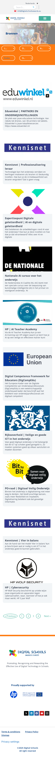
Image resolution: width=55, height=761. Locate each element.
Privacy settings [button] (10, 741)
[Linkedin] (31, 713)
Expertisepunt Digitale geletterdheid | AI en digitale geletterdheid (23, 222)
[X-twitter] (26, 713)
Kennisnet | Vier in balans (21, 540)
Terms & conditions (10, 731)
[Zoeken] (33, 7)
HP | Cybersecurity (17, 587)
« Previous (10, 616)
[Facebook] (36, 713)
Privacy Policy (31, 731)
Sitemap (5, 735)
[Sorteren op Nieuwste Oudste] (26, 58)
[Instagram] (47, 713)
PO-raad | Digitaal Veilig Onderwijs (27, 488)
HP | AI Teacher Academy (21, 329)
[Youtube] (42, 713)
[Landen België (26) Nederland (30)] (8, 48)
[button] (26, 3)
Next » (47, 616)
